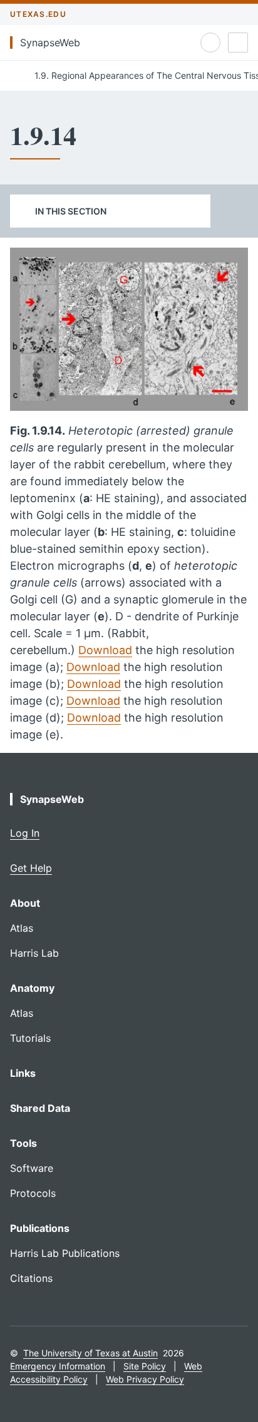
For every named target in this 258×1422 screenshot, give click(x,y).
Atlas (21, 928)
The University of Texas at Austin (90, 1353)
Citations (31, 1278)
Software (31, 1168)
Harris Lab (34, 953)
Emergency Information (57, 1366)
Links (23, 1073)
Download (105, 650)
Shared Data (40, 1108)
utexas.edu (38, 14)
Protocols (33, 1193)
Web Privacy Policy (145, 1379)
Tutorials (30, 1038)
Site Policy (144, 1366)
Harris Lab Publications (65, 1253)
